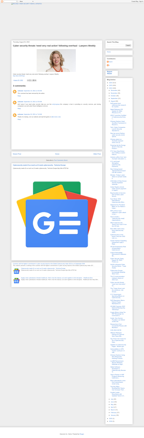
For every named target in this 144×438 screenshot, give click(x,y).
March (113, 410)
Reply (19, 96)
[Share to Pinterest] (35, 80)
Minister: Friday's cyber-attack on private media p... (118, 176)
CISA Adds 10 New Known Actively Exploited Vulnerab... (118, 182)
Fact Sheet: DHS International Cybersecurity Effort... (117, 200)
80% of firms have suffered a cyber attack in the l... (118, 212)
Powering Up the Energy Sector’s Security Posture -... (117, 146)
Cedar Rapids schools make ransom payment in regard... (118, 188)
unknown (20, 91)
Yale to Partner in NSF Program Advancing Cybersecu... (117, 376)
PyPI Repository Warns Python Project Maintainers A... (117, 302)
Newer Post (17, 154)
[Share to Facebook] (34, 80)
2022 (111, 88)
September (114, 98)
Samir (111, 62)
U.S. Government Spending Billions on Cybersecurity (117, 296)
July (112, 399)
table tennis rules (56, 117)
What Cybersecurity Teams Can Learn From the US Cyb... (118, 224)
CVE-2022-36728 (115, 330)
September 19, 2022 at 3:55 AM (33, 91)
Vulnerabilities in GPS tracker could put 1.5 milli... (117, 350)
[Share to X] (32, 80)
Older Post (97, 154)
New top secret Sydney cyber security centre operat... (117, 134)
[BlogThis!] (30, 80)
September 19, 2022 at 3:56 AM (33, 101)
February (114, 412)
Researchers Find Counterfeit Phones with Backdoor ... (118, 325)
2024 (111, 82)
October (113, 96)
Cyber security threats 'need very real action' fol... (117, 284)
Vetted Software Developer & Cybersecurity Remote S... (118, 369)
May (112, 404)
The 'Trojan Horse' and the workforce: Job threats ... (117, 290)
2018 (111, 421)
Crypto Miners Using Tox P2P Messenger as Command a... (118, 313)
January (113, 415)
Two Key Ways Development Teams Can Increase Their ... (117, 388)
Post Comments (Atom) (60, 160)
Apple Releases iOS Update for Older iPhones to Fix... (116, 111)
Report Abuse (109, 72)
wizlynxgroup (56, 104)
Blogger (82, 434)
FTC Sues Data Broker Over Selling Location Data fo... (117, 152)
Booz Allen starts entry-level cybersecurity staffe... (117, 230)
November (114, 93)
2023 (111, 85)
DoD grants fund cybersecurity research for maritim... (118, 105)
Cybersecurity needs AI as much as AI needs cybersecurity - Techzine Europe (39, 165)
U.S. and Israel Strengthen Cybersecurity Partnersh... (115, 164)
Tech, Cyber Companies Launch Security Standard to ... (117, 129)
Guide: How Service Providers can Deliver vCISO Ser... (117, 319)
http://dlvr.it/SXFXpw (19, 76)
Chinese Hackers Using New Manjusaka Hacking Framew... (117, 356)
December (114, 90)
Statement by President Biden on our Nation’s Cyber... (117, 206)
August (113, 101)
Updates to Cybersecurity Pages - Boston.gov (118, 345)
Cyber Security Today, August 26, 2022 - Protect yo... (117, 260)
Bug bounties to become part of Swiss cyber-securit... (117, 194)
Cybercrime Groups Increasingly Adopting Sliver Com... (117, 272)
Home (57, 154)
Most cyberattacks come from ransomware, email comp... (117, 382)
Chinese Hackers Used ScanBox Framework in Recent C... (118, 123)
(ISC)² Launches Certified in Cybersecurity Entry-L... (118, 117)
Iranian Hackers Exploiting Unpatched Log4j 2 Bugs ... (118, 242)
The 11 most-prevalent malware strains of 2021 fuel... (117, 278)
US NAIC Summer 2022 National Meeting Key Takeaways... (117, 308)
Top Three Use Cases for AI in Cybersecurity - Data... (118, 340)
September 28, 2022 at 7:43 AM (33, 114)
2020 (111, 418)
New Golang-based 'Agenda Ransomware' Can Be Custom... (118, 170)
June (112, 402)
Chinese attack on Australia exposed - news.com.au (117, 140)
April (112, 407)
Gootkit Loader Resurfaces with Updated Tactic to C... (117, 394)
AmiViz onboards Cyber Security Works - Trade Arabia (118, 266)
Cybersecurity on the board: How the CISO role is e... (117, 236)
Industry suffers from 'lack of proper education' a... (118, 158)
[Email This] (28, 80)
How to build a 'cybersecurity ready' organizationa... (117, 218)
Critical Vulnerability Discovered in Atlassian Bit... (118, 254)
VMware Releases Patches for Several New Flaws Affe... (117, 334)
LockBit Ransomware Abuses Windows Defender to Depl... (117, 362)
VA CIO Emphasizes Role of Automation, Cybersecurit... (118, 248)
